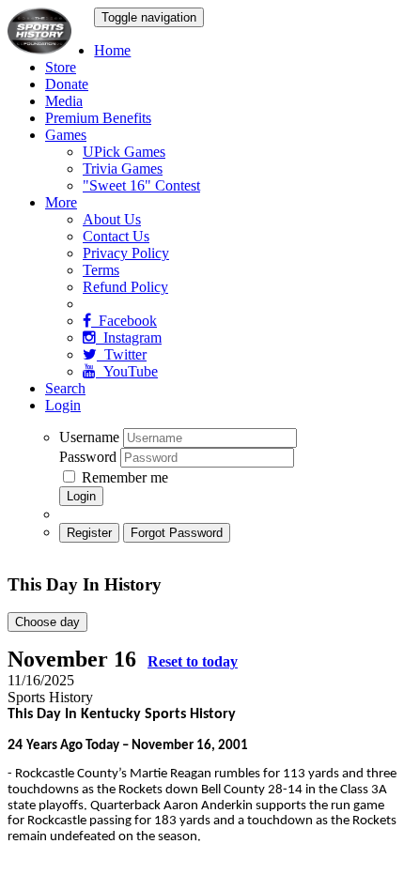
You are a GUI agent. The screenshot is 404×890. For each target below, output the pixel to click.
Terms (101, 270)
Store (60, 67)
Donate (66, 84)
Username (89, 437)
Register (89, 533)
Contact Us (116, 236)
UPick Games (124, 152)
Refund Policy (125, 287)
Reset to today (193, 661)
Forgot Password (177, 533)
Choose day (47, 622)
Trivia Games (123, 168)
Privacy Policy (126, 253)
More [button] (61, 202)
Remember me (123, 477)
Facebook (124, 321)
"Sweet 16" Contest (141, 185)
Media (64, 101)
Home (112, 50)
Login (63, 405)
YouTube (127, 371)
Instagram (129, 337)
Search (65, 388)
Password (88, 457)
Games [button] (65, 135)
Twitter (122, 354)
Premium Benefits (98, 118)
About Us (112, 219)
